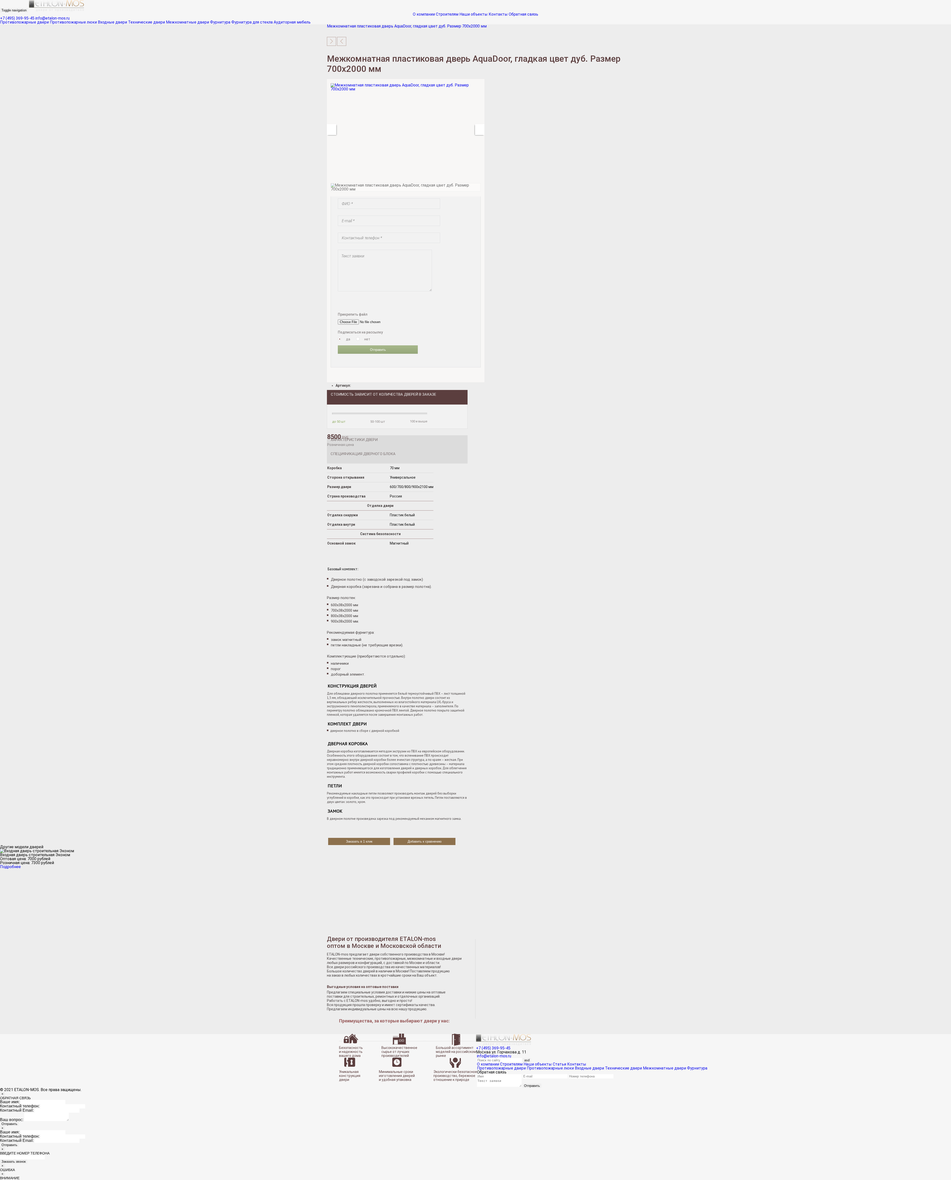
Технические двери (146, 22)
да (348, 339)
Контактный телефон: (19, 1106)
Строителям (447, 14)
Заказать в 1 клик (359, 841)
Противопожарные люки (73, 22)
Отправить (378, 350)
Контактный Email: (17, 1110)
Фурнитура (220, 22)
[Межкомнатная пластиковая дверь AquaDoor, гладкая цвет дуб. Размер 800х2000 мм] (331, 41)
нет (367, 339)
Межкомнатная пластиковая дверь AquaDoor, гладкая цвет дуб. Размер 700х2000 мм (407, 26)
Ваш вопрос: (11, 1120)
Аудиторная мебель (292, 22)
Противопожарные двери (24, 22)
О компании (424, 14)
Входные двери (112, 22)
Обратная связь (523, 14)
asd (526, 1060)
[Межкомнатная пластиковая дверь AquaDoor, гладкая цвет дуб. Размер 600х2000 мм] (341, 41)
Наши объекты (473, 14)
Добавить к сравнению (425, 841)
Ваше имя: (10, 1102)
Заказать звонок (13, 1161)
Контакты (498, 14)
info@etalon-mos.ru (52, 18)
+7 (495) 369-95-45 (17, 18)
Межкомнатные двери (187, 22)
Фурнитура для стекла (252, 22)
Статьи (559, 1064)
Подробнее (10, 866)
